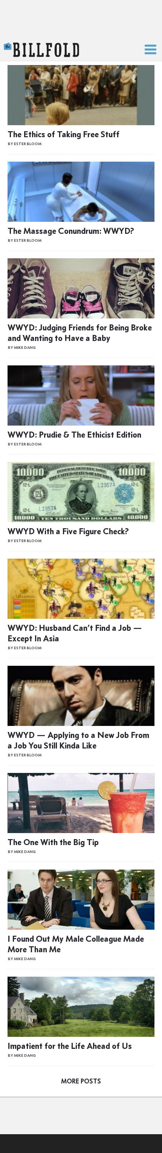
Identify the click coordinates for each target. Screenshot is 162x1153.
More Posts (81, 1081)
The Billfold (41, 50)
